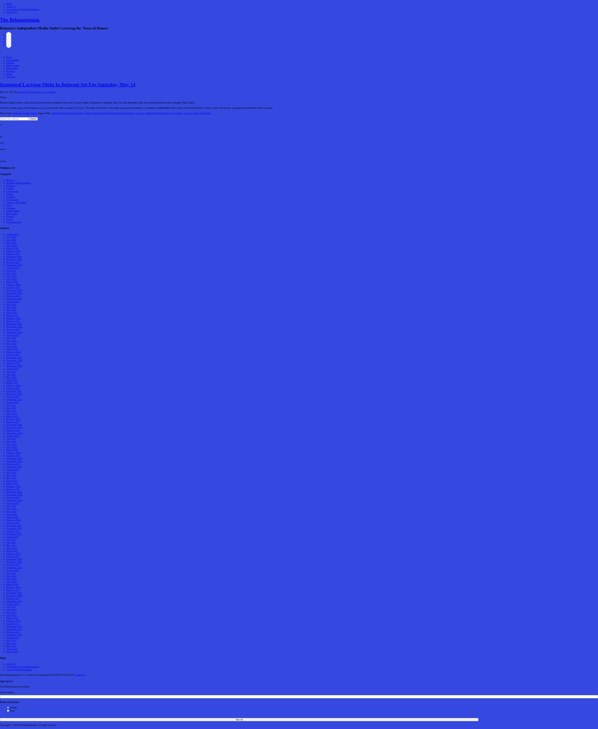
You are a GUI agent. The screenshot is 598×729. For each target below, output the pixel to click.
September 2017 (14, 534)
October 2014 (13, 632)
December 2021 (14, 391)
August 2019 (12, 469)
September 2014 (14, 635)
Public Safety (12, 65)
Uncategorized (13, 222)
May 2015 (11, 612)
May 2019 (11, 478)
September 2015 (14, 601)
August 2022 (12, 368)
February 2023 (13, 352)
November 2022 (14, 360)
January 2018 (12, 523)
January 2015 (12, 623)
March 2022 (12, 382)
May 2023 (11, 343)
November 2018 (14, 495)
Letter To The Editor (16, 202)
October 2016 (13, 565)
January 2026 (12, 254)
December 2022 (14, 357)
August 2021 (12, 402)
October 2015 (13, 598)
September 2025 (14, 265)
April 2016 (11, 581)
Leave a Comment (46, 92)
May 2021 (11, 410)
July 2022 (11, 371)
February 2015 (13, 621)
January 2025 (12, 287)
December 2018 (14, 492)
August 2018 (12, 503)
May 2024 (11, 310)
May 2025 (11, 276)
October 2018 (13, 497)
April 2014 (11, 649)
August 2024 (12, 301)
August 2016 (12, 570)
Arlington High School (62, 113)
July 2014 (11, 640)
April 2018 (11, 514)
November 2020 (14, 427)
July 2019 (11, 472)
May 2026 (11, 242)
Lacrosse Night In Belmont (197, 113)
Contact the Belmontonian (19, 669)
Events (26, 113)
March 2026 (12, 248)
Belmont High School (95, 113)
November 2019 (14, 461)
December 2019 (14, 458)
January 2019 (12, 489)
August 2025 (12, 268)
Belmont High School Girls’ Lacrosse (164, 113)
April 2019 (11, 481)
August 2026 (12, 234)
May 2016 (11, 579)
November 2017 (14, 528)
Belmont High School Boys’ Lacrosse (126, 113)
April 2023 (11, 346)
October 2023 (13, 329)
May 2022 (11, 377)
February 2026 (13, 251)
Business (10, 71)
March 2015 (12, 618)
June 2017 (11, 542)
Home (9, 3)
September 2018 (14, 500)
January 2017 (12, 556)
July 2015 (11, 607)
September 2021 (14, 399)
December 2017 (14, 525)
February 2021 (13, 419)
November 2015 (14, 595)
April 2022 (11, 380)
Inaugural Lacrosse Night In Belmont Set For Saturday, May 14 (67, 84)
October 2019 (13, 464)
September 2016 (14, 567)
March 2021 (12, 416)
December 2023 (14, 324)
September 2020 (14, 433)
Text (12, 711)
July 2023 (11, 338)
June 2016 (11, 576)
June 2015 (11, 609)
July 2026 (11, 237)
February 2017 (13, 553)
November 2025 (14, 259)
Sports (9, 74)
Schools (10, 62)
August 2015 (12, 604)
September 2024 (14, 298)
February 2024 (13, 318)
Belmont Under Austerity (18, 183)
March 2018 (12, 517)
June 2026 (11, 240)
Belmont (17, 113)
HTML (13, 707)
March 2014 (12, 651)
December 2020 (14, 424)
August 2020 (12, 436)
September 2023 (14, 332)
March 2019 (12, 483)
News (9, 57)
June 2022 (11, 374)
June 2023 (11, 340)
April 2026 (11, 245)
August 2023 (12, 335)
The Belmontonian (20, 20)
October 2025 (13, 262)
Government (12, 60)
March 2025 (12, 282)
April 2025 (11, 279)
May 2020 (11, 444)
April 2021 (11, 413)
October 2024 (13, 296)
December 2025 (14, 256)
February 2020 (13, 453)
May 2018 (11, 511)
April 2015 (11, 615)
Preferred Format (9, 702)
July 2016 (11, 573)
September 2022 (14, 366)
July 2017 (11, 539)
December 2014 (14, 626)
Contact (10, 188)
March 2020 (12, 450)
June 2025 (11, 273)
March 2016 (12, 584)
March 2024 (12, 315)
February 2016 (13, 587)
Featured (10, 197)
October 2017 (13, 531)
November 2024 (14, 293)
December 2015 (14, 593)
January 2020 (12, 455)
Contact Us (11, 12)
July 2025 (11, 270)
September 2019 (14, 467)
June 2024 (11, 307)
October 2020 (13, 430)
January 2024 (12, 321)
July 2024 (11, 304)
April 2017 (11, 548)
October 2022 (13, 363)
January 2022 (12, 388)
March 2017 (12, 551)
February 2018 (13, 520)
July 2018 (11, 506)
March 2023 (12, 349)
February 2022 (13, 385)
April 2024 (11, 312)
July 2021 (11, 405)
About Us (11, 6)
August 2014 (12, 637)
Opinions (10, 76)
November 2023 (14, 326)
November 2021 (14, 394)
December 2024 (14, 290)
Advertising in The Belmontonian (22, 9)
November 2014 (14, 629)
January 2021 (12, 422)
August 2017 (12, 537)
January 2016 (12, 590)
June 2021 (11, 408)
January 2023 (12, 354)
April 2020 (11, 447)
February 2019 (13, 486)
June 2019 (11, 475)
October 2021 (13, 396)
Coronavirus (12, 191)
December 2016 (14, 559)
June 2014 (11, 643)
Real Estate (11, 68)
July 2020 (11, 438)
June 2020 (11, 441)
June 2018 (11, 509)
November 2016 (14, 562)
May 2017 (11, 545)
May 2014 (11, 646)
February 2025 (13, 284)
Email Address (7, 692)
